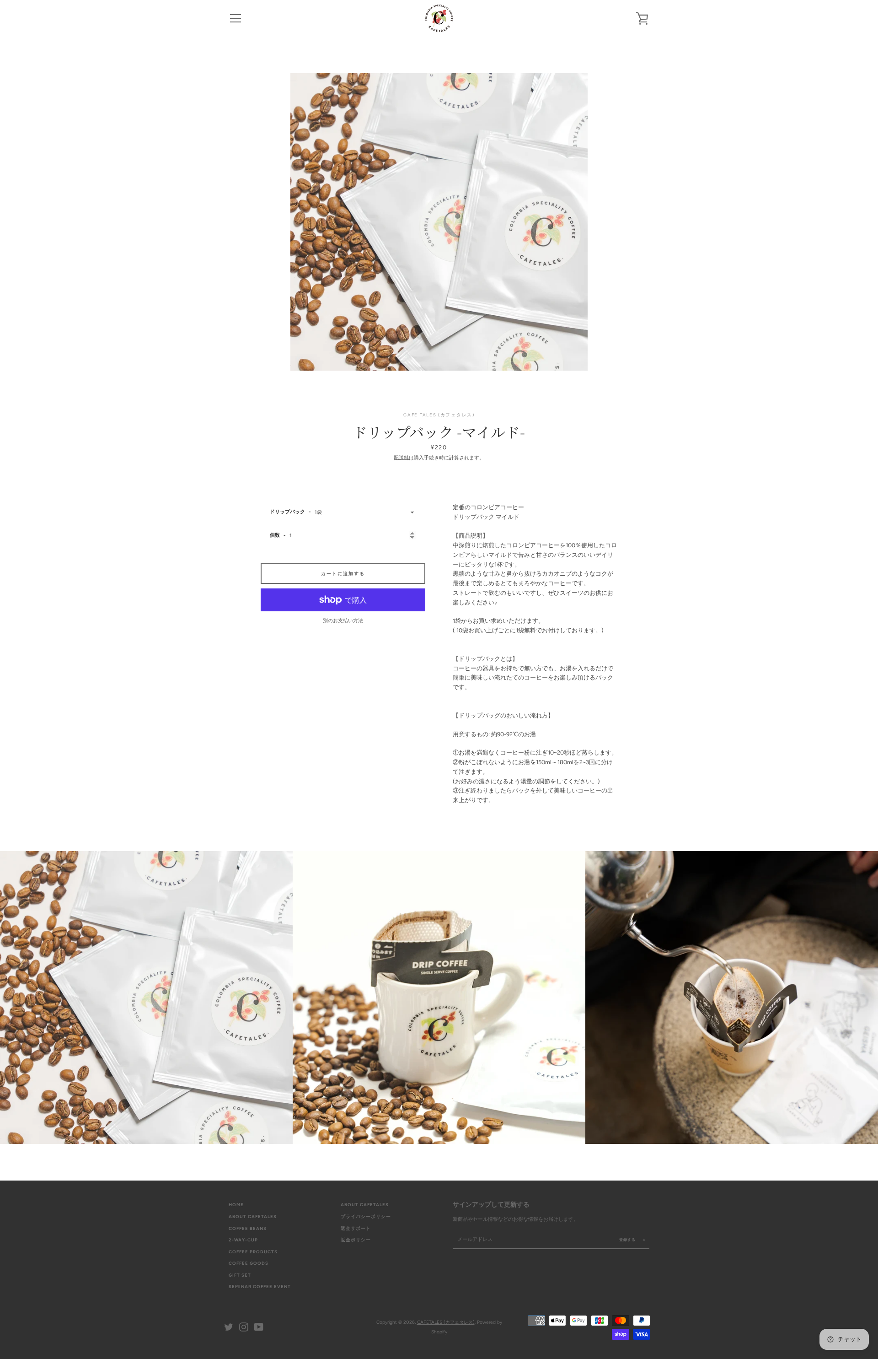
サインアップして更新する (491, 1204)
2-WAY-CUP (243, 1239)
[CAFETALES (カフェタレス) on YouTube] (258, 1326)
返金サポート (356, 1228)
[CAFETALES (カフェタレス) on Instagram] (243, 1326)
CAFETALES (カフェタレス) (446, 1322)
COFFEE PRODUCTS (253, 1251)
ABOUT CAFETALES (253, 1216)
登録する (628, 1239)
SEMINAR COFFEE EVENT (260, 1286)
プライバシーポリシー (366, 1216)
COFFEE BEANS (248, 1228)
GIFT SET (240, 1275)
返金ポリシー (356, 1239)
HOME (236, 1204)
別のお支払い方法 (343, 620)
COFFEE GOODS (248, 1263)
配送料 (401, 457)
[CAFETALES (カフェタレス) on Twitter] (228, 1326)
